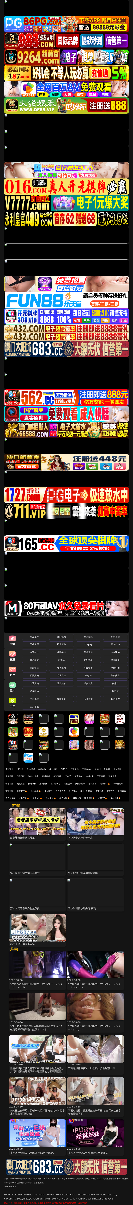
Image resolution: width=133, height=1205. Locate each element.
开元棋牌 (31, 769)
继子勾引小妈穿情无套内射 (25, 873)
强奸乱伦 (61, 636)
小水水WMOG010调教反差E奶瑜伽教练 (32, 1152)
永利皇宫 (93, 783)
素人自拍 (115, 644)
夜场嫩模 (32, 783)
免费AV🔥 (102, 798)
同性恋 (115, 691)
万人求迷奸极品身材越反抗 (25, 908)
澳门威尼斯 (10, 798)
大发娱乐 (68, 783)
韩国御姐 (61, 652)
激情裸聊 (9, 790)
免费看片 (99, 790)
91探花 (61, 659)
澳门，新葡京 (86, 790)
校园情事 (61, 698)
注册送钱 (75, 769)
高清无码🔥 (89, 798)
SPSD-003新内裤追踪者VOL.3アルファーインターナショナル (36, 985)
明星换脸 (61, 675)
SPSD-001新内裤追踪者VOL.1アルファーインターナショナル (94, 1027)
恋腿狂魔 (115, 667)
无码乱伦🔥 (35, 790)
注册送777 (86, 769)
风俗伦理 (115, 698)
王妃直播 (101, 776)
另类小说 (34, 706)
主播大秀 (90, 776)
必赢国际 (9, 776)
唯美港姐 (88, 652)
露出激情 (61, 683)
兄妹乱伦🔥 (51, 798)
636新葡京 (118, 783)
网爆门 (115, 683)
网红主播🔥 (115, 798)
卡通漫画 (34, 683)
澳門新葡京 (80, 783)
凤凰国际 (21, 776)
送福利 (98, 769)
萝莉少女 (115, 636)
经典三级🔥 (24, 798)
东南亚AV (115, 652)
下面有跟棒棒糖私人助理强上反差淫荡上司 (91, 1068)
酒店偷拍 (79, 776)
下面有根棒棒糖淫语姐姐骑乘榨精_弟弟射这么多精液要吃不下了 (94, 1112)
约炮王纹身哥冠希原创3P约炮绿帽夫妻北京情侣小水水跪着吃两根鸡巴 (37, 1112)
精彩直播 (57, 776)
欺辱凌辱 (34, 659)
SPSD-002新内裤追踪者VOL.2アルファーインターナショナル (94, 985)
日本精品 (61, 644)
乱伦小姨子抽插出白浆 (22, 943)
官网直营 (42, 769)
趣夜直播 (21, 783)
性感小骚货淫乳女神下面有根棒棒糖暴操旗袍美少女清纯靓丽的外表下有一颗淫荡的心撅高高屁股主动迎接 (37, 1071)
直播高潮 (46, 776)
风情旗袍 (34, 675)
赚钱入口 (77, 798)
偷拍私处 (9, 783)
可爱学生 (88, 667)
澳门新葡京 (55, 783)
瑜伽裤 (88, 675)
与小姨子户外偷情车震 (80, 837)
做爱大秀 (111, 790)
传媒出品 (34, 691)
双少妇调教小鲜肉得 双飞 (82, 908)
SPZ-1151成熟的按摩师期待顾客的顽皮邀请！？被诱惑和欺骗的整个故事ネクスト (36, 1027)
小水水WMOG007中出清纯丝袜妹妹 (88, 1152)
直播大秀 (122, 790)
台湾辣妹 (34, 652)
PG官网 (20, 769)
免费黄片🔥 (22, 790)
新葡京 (107, 769)
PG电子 (64, 769)
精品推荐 (34, 636)
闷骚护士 (115, 675)
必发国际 (43, 783)
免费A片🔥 (37, 798)
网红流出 (88, 659)
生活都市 (34, 698)
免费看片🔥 (105, 783)
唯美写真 (88, 683)
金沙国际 (73, 790)
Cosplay (88, 644)
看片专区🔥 (64, 798)
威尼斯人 (9, 769)
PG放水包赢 (33, 776)
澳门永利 (53, 769)
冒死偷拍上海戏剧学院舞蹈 (83, 873)
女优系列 (61, 667)
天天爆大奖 (61, 790)
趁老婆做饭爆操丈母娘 (22, 837)
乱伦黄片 (112, 776)
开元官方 (48, 790)
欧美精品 (88, 636)
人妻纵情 (88, 698)
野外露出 (115, 659)
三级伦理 (34, 644)
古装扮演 (34, 667)
